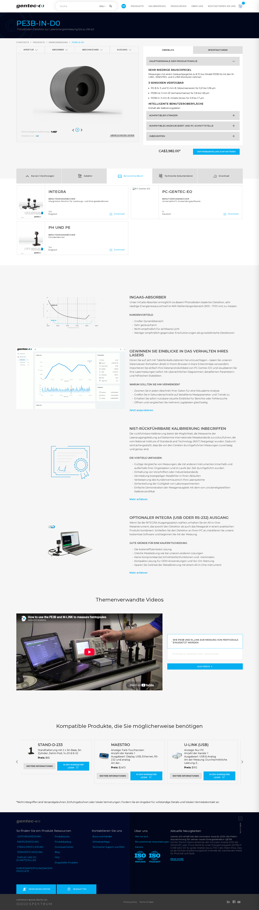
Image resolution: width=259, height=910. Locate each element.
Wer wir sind (141, 836)
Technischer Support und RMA (108, 847)
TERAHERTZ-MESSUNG (30, 852)
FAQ (57, 857)
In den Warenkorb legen (73, 766)
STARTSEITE (22, 42)
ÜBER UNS (197, 6)
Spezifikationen (218, 50)
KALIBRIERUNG (157, 6)
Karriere (139, 847)
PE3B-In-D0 (78, 42)
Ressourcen (178, 6)
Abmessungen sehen (122, 135)
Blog (57, 852)
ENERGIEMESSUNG (28, 841)
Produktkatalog (63, 841)
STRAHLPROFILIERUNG (30, 847)
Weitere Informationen (39, 766)
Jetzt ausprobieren (141, 410)
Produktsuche (62, 836)
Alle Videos (203, 666)
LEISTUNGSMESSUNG (29, 836)
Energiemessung (58, 42)
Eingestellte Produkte (66, 862)
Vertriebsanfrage (101, 841)
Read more (177, 859)
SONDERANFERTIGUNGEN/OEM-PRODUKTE (34, 870)
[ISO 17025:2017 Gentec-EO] (155, 857)
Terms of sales (146, 902)
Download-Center (64, 847)
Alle (101, 6)
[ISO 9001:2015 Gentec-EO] (140, 857)
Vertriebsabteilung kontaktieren (216, 152)
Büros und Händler (102, 836)
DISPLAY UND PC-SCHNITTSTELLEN (26, 859)
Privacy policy (130, 902)
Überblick (168, 50)
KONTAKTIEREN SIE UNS (222, 6)
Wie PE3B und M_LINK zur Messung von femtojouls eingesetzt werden (205, 641)
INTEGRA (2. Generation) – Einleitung (195, 654)
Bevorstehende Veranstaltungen (152, 841)
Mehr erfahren (138, 499)
